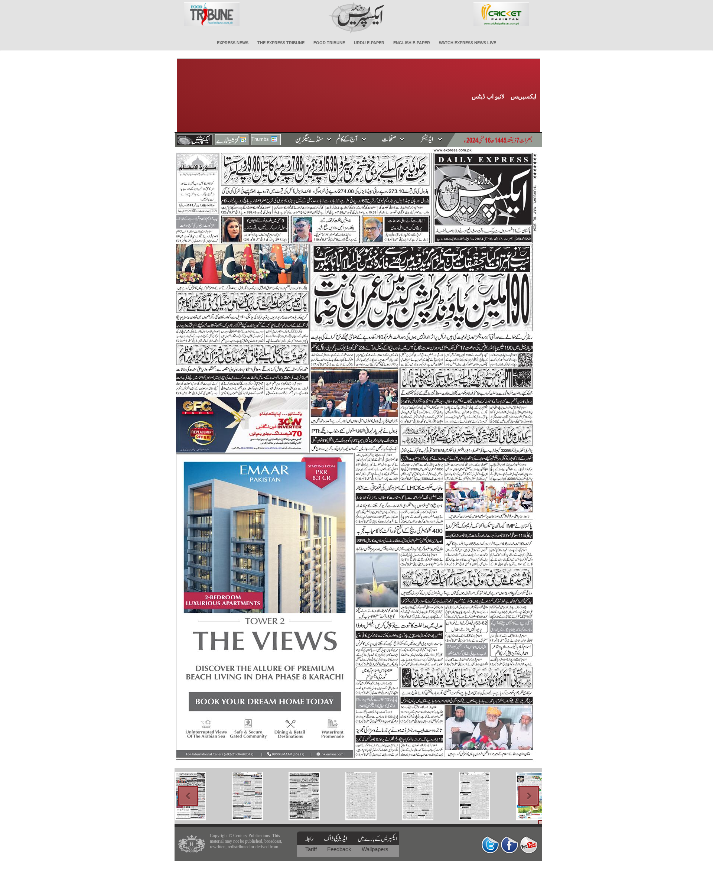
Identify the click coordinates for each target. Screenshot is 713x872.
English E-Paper (411, 42)
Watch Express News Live (467, 42)
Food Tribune (329, 42)
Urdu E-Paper (369, 42)
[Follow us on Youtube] (528, 845)
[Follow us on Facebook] (509, 845)
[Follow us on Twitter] (490, 845)
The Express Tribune (281, 42)
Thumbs (260, 139)
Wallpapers (375, 849)
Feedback (340, 849)
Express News (232, 42)
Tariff (311, 849)
